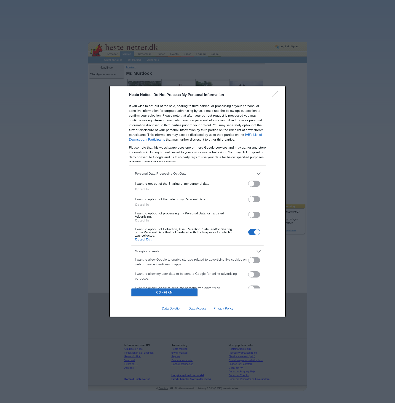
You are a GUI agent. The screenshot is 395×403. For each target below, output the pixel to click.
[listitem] (197, 173)
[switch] (254, 184)
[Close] (276, 95)
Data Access (197, 308)
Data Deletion (171, 308)
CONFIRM (164, 292)
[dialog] (197, 201)
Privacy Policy (223, 308)
